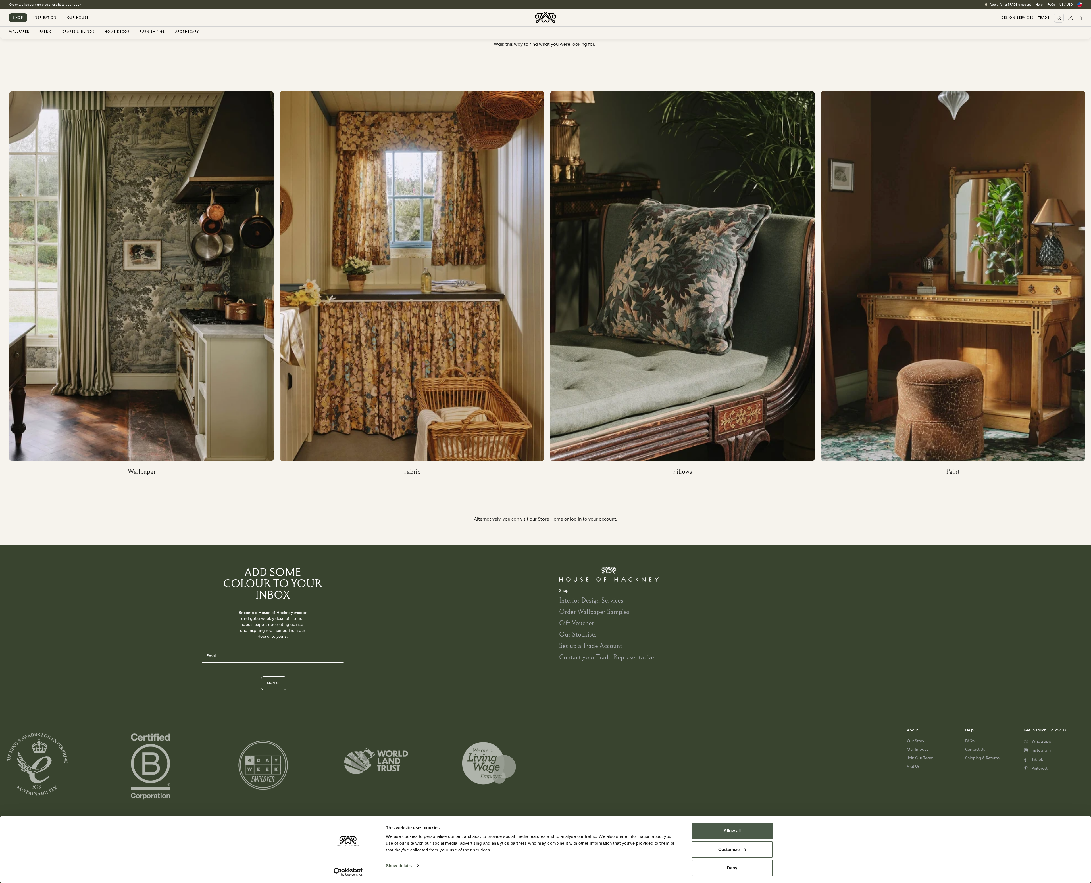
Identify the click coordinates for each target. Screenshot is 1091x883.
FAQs (1051, 5)
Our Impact (917, 749)
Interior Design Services (591, 600)
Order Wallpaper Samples (594, 611)
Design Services (1017, 17)
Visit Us (913, 766)
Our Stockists (578, 634)
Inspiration (45, 18)
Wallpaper (19, 31)
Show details (399, 865)
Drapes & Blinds (78, 31)
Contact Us (975, 749)
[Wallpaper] (144, 285)
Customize (729, 849)
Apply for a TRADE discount (1010, 5)
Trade (1044, 17)
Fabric (45, 31)
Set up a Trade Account (590, 645)
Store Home (551, 519)
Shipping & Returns (982, 757)
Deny (732, 867)
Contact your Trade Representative (606, 657)
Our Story (915, 740)
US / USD (1066, 5)
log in (576, 519)
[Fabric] (415, 285)
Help (1039, 5)
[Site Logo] (545, 17)
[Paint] (956, 285)
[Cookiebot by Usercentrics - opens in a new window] (348, 872)
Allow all (732, 830)
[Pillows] (685, 285)
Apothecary (187, 31)
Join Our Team (920, 757)
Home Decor (117, 31)
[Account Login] (1070, 17)
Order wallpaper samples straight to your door (45, 5)
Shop (18, 18)
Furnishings (152, 31)
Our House (78, 18)
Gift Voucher (576, 623)
